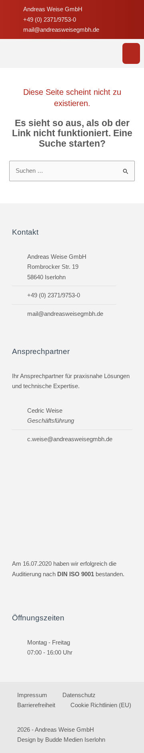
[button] (131, 53)
